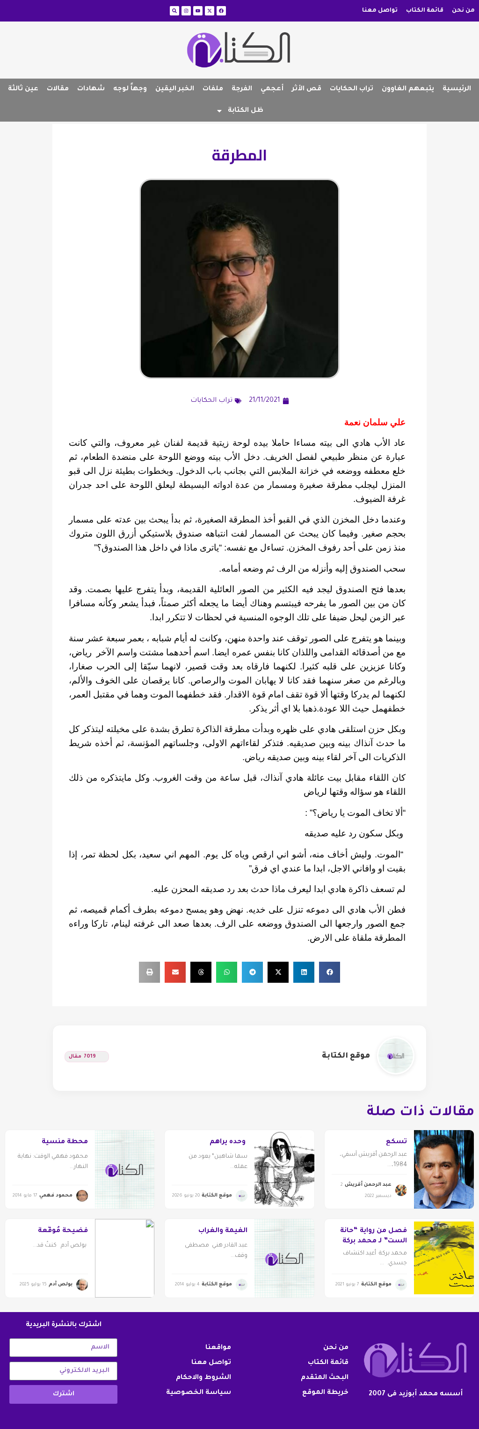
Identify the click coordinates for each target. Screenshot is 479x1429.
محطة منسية (65, 1142)
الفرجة (242, 89)
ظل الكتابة (245, 111)
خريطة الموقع (325, 1393)
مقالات (58, 89)
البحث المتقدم (324, 1378)
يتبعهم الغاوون (408, 89)
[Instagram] (186, 10)
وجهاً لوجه (130, 89)
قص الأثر (306, 89)
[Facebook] (221, 10)
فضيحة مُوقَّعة (63, 1231)
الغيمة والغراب (222, 1231)
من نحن (463, 10)
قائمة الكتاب (424, 10)
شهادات (91, 89)
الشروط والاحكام (203, 1378)
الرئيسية (457, 89)
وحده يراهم (228, 1142)
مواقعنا (218, 1348)
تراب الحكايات (351, 89)
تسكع (396, 1142)
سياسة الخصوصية (198, 1393)
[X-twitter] (209, 10)
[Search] (174, 10)
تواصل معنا (380, 10)
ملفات (213, 89)
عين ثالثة (23, 89)
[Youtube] (198, 10)
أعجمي (272, 89)
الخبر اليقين (174, 89)
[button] (329, 972)
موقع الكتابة (346, 1056)
